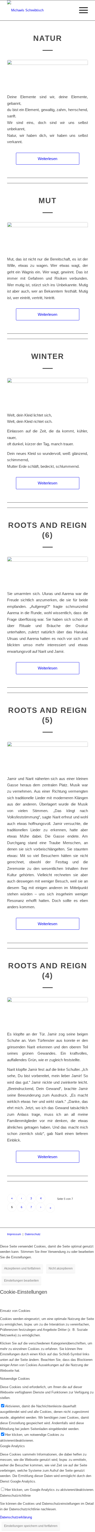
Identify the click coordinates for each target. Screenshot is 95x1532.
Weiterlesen (47, 159)
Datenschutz (33, 1234)
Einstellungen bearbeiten (21, 1280)
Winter (47, 356)
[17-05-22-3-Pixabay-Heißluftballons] (47, 236)
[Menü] (81, 10)
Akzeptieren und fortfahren (22, 1268)
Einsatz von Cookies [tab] (15, 1311)
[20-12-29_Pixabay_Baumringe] (47, 571)
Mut (47, 200)
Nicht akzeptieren (61, 1268)
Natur (47, 38)
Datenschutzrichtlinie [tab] (15, 1495)
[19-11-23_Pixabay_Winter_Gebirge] (47, 392)
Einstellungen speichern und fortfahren (31, 1526)
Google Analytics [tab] (12, 1446)
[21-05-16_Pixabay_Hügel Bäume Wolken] (47, 74)
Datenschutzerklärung (16, 1517)
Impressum (14, 1234)
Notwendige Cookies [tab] (15, 1379)
